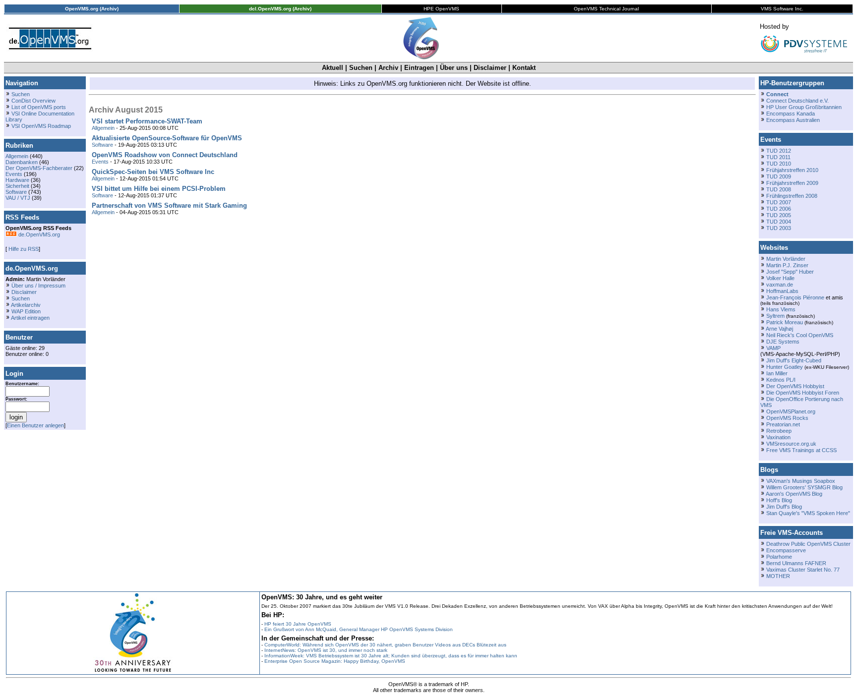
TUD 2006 (778, 209)
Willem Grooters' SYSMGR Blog (804, 487)
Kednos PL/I (781, 380)
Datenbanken (21, 162)
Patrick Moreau (784, 322)
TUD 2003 (778, 228)
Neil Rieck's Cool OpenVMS (799, 335)
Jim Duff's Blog (784, 507)
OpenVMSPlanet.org (790, 411)
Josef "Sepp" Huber (790, 272)
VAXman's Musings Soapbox (800, 481)
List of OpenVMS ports (38, 107)
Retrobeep (779, 431)
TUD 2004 (778, 222)
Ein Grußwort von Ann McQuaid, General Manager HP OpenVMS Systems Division (358, 629)
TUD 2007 (778, 202)
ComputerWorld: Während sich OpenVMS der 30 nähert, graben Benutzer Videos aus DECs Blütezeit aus (385, 644)
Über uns (454, 67)
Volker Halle (780, 278)
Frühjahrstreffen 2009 (792, 183)
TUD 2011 (778, 157)
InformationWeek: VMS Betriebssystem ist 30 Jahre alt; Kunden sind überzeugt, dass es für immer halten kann (390, 655)
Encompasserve (786, 550)
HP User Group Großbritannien (804, 107)
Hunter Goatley (784, 367)
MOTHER (778, 576)
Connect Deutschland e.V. (797, 101)
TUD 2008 (778, 189)
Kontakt (524, 67)
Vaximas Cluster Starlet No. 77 (803, 570)
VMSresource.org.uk (791, 444)
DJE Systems (782, 342)
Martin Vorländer (785, 259)
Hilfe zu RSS (23, 249)
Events (13, 174)
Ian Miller (777, 373)
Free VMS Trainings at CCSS (801, 450)
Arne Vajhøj (779, 329)
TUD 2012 (778, 151)
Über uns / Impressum (38, 286)
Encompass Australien (793, 120)
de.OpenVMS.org (38, 234)
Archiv (388, 67)
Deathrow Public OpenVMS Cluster (808, 544)
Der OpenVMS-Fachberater (38, 168)
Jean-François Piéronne (795, 297)
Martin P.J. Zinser (787, 265)
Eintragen (419, 67)
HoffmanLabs (782, 291)
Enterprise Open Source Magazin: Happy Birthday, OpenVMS (334, 661)
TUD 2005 (778, 215)
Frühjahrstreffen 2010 (792, 170)
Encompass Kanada (790, 113)
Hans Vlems (781, 309)
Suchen (360, 67)
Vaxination (778, 437)
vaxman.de (779, 285)
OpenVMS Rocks (787, 418)
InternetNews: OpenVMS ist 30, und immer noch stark (325, 650)
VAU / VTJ (17, 198)
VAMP (773, 348)
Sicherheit (17, 186)
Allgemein (16, 156)
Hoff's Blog (779, 500)
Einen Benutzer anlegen (35, 425)
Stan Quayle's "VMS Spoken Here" (808, 513)
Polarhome (779, 557)
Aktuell (332, 67)
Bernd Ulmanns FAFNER (796, 563)
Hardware (17, 180)
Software (16, 192)
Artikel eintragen (30, 318)
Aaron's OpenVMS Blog (794, 494)
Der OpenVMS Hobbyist (795, 386)
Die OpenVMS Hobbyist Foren (802, 393)
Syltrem (775, 316)
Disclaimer (490, 67)
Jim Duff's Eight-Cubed (793, 360)
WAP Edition (26, 311)
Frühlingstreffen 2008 (791, 196)
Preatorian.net (783, 424)
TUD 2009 (778, 176)
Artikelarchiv (26, 305)
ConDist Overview (33, 101)
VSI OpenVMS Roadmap (41, 126)
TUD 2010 (778, 164)
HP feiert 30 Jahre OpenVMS (297, 624)
